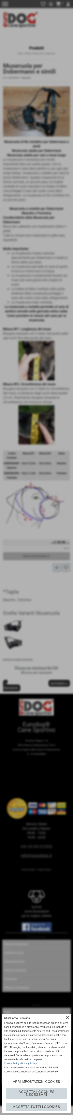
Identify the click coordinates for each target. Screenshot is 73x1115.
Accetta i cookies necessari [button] (37, 1093)
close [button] (67, 1017)
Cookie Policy (11, 1063)
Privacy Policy (29, 1063)
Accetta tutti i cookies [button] (36, 1107)
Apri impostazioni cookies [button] (36, 1081)
